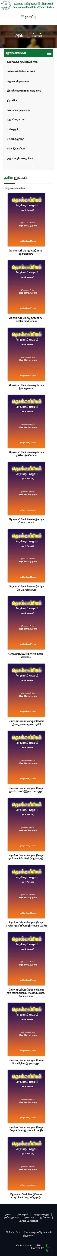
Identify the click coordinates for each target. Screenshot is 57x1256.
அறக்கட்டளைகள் (28, 1221)
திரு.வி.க (12, 100)
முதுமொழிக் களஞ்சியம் (20, 158)
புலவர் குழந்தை (15, 139)
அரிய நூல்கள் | (13, 1217)
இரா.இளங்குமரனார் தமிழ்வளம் (24, 90)
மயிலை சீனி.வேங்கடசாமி (21, 71)
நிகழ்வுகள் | (24, 1214)
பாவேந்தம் (12, 129)
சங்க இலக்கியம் (16, 148)
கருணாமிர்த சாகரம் (18, 81)
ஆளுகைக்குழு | (42, 1214)
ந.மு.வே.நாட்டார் (16, 119)
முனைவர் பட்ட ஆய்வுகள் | (38, 1217)
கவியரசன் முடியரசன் (18, 110)
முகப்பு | (10, 1214)
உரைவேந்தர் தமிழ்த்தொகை (22, 62)
